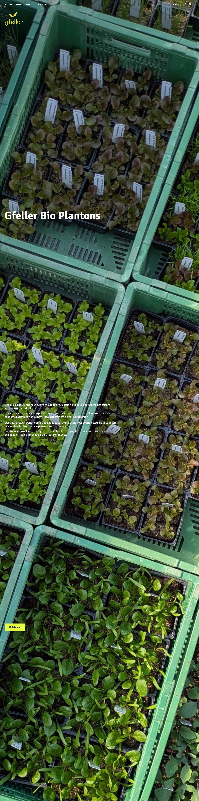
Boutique (8, 4)
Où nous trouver (23, 4)
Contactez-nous (40, 4)
